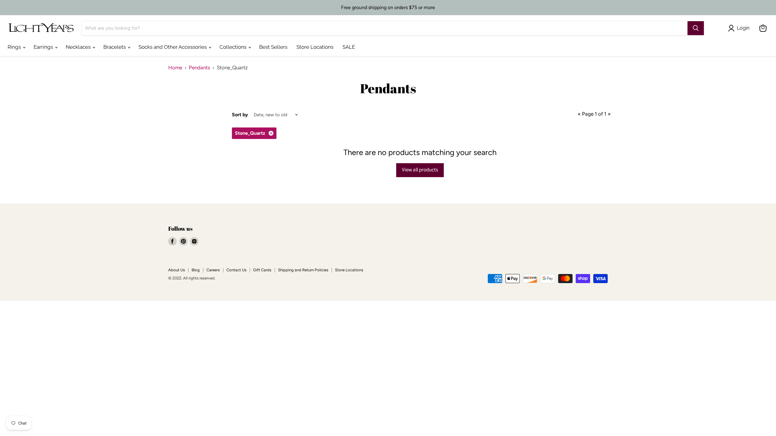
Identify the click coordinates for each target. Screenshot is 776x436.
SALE (349, 47)
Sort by (240, 114)
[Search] (695, 28)
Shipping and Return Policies (303, 270)
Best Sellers (273, 47)
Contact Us (236, 270)
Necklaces (79, 47)
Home (175, 68)
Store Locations (314, 47)
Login (743, 28)
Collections (233, 47)
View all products (420, 169)
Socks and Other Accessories (173, 47)
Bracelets (115, 47)
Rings (15, 47)
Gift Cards (262, 270)
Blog (196, 270)
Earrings (44, 47)
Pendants (199, 68)
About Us (176, 270)
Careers (213, 270)
